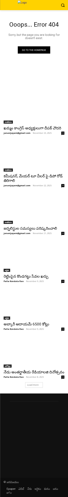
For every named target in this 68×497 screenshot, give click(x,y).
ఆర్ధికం (7, 270)
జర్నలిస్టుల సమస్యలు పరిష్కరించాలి (30, 228)
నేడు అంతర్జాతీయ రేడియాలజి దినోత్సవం (34, 372)
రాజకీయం (8, 122)
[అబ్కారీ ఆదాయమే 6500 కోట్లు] (34, 304)
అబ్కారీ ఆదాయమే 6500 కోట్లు (26, 324)
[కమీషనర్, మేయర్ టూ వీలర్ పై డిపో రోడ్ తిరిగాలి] (34, 156)
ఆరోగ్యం (8, 366)
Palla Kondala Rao (14, 281)
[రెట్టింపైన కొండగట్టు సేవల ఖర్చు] (34, 256)
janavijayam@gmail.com (17, 133)
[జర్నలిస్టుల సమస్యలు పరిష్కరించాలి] (34, 209)
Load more (33, 384)
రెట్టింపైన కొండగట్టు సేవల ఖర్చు (26, 276)
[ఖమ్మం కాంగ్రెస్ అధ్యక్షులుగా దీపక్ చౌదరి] (34, 108)
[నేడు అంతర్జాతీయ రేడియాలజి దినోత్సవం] (34, 352)
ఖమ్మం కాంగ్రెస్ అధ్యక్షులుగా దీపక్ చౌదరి (32, 128)
